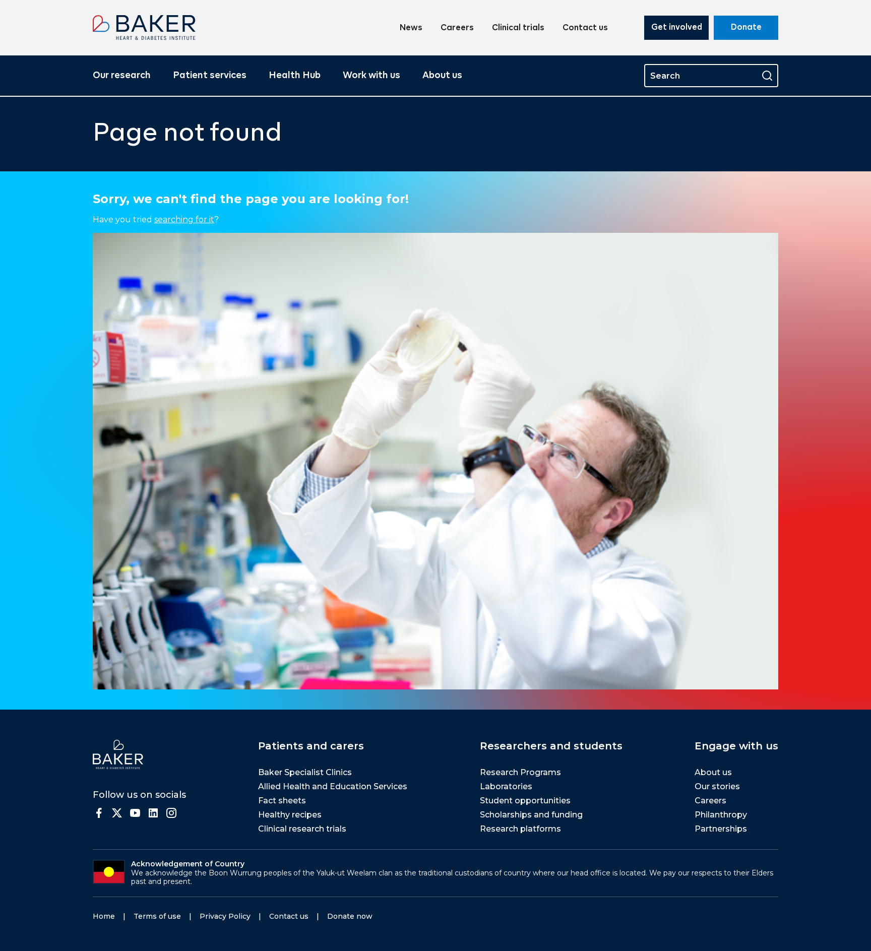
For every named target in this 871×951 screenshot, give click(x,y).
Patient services (209, 75)
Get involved (676, 28)
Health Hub (295, 75)
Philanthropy (721, 814)
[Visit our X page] (117, 813)
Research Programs (520, 772)
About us (442, 75)
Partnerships (721, 829)
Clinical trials (518, 28)
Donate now (349, 916)
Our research (122, 75)
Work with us (371, 75)
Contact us (585, 28)
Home (104, 916)
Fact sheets (282, 800)
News (411, 28)
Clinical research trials (302, 829)
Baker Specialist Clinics (305, 772)
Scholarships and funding (531, 814)
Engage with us (736, 746)
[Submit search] (767, 76)
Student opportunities (525, 800)
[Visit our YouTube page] (135, 813)
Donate (746, 28)
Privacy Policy (225, 916)
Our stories (717, 786)
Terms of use (157, 916)
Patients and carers (311, 746)
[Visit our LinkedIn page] (153, 813)
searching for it (184, 219)
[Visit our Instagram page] (171, 813)
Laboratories (506, 786)
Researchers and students (551, 746)
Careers (457, 28)
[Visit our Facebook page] (99, 813)
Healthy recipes (290, 814)
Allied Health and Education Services (332, 786)
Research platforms (520, 829)
